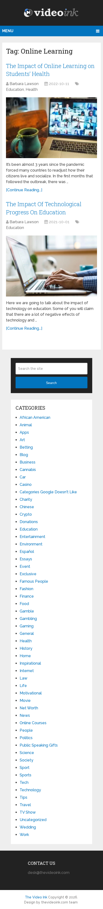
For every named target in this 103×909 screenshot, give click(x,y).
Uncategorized (33, 819)
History (26, 648)
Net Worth (29, 708)
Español (27, 551)
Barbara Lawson (24, 83)
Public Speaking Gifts (39, 745)
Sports (25, 775)
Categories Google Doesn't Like (48, 492)
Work (24, 834)
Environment (31, 544)
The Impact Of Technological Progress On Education (43, 208)
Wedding (28, 827)
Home (25, 656)
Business (27, 462)
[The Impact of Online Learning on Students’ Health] (51, 127)
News (25, 715)
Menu (7, 31)
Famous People (34, 581)
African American (35, 417)
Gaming (27, 626)
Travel (25, 805)
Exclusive (28, 574)
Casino (26, 484)
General (27, 633)
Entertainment (32, 536)
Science (27, 752)
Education (15, 89)
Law (23, 678)
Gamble (27, 611)
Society (26, 760)
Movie (25, 700)
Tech (24, 782)
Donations (29, 521)
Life (23, 685)
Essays (26, 559)
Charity (26, 499)
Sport (24, 767)
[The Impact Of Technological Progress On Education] (51, 265)
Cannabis (28, 469)
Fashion (26, 589)
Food (24, 603)
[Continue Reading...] (24, 190)
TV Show (28, 812)
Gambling (28, 618)
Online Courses (33, 723)
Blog (24, 454)
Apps (24, 432)
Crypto (26, 514)
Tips (23, 797)
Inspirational (30, 663)
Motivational (31, 693)
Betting (26, 447)
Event (25, 566)
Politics (26, 738)
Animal (26, 425)
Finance (27, 596)
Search (51, 383)
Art (22, 440)
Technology (30, 790)
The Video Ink (36, 897)
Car (23, 477)
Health (32, 89)
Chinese (27, 507)
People (26, 730)
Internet (27, 670)
